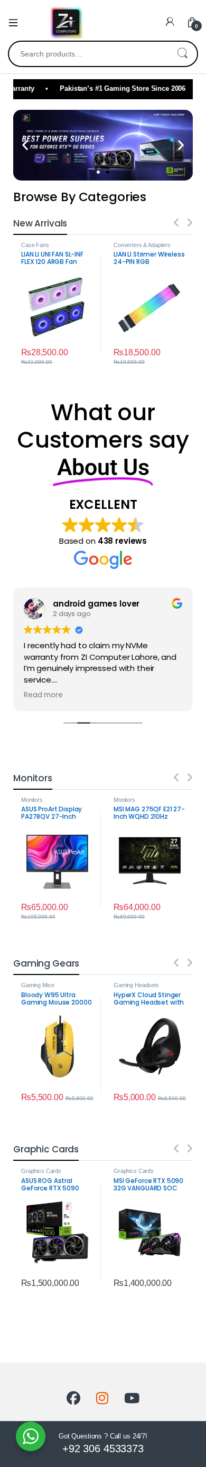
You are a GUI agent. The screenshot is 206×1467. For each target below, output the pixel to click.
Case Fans (35, 245)
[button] (25, 145)
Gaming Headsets (136, 985)
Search (182, 54)
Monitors (32, 800)
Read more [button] (43, 695)
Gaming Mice (37, 985)
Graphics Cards (41, 1171)
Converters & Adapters (142, 245)
